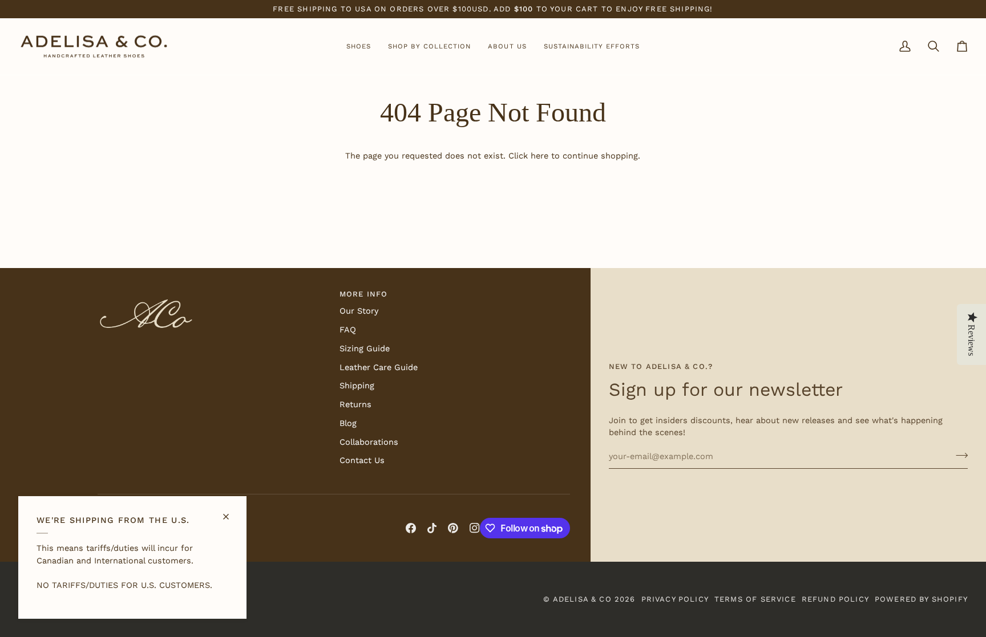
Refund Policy (835, 599)
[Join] (958, 455)
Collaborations (369, 442)
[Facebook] (411, 528)
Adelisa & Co (582, 599)
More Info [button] (364, 294)
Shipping (357, 386)
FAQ (348, 330)
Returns (355, 404)
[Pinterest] (453, 528)
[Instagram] (475, 528)
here (539, 156)
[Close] (230, 512)
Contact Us (362, 460)
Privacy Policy (675, 599)
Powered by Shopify (921, 599)
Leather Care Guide (379, 367)
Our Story (359, 311)
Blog (348, 423)
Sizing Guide (365, 349)
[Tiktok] (432, 528)
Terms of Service (755, 599)
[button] (358, 46)
